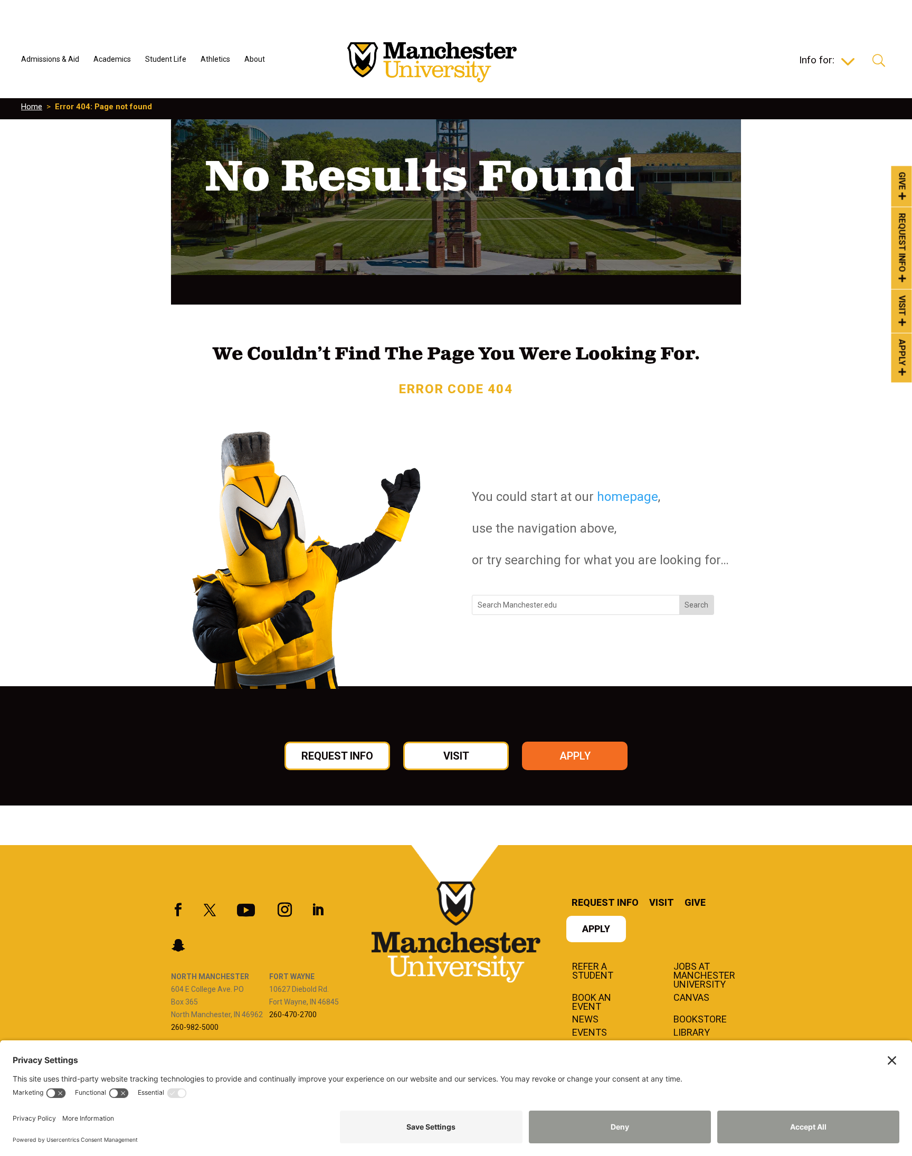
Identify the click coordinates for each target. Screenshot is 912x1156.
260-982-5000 (194, 1027)
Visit (902, 306)
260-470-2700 (293, 1014)
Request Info (902, 242)
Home (31, 106)
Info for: (816, 61)
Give (902, 180)
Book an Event (591, 1002)
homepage (627, 496)
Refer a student (592, 971)
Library (691, 1033)
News (585, 1020)
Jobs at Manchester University (704, 976)
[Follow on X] (209, 910)
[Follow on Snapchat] (178, 945)
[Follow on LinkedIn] (317, 910)
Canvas (691, 998)
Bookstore (700, 1020)
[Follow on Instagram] (284, 910)
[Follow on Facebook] (178, 910)
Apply (902, 352)
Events (589, 1033)
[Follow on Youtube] (246, 910)
